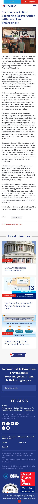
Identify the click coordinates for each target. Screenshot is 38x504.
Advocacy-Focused (26, 437)
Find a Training (29, 1)
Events (4, 443)
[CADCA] (9, 6)
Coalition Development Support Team (10, 437)
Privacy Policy (23, 410)
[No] (36, 498)
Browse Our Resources (13, 224)
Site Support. (6, 462)
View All (19, 355)
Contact (5, 447)
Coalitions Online (16, 217)
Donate (12, 1)
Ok (19, 501)
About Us (22, 443)
